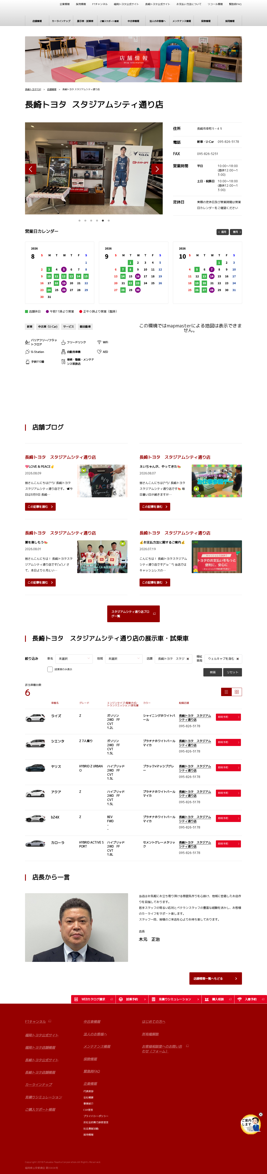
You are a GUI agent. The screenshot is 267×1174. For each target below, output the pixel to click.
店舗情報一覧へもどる (208, 978)
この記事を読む (38, 507)
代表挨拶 (88, 1091)
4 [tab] (97, 219)
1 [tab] (79, 219)
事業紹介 (88, 1103)
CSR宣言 (88, 1110)
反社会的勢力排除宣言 (95, 1122)
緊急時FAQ (235, 4)
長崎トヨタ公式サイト (157, 4)
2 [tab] (85, 219)
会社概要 (88, 1097)
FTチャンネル (100, 4)
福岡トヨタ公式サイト (126, 4)
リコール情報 (215, 4)
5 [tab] (103, 219)
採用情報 (81, 4)
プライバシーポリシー (95, 1116)
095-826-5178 (228, 142)
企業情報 (65, 4)
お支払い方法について (189, 4)
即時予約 (223, 717)
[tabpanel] (94, 168)
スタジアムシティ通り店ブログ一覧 (130, 614)
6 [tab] (109, 219)
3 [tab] (91, 219)
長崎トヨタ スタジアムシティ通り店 (195, 718)
